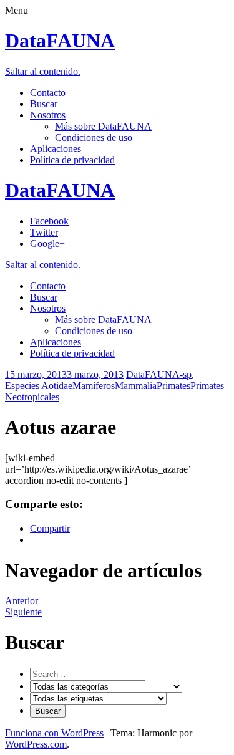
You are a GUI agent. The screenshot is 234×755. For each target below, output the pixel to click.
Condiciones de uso (93, 137)
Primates (173, 385)
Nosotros (48, 115)
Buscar (43, 104)
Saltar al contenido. (42, 71)
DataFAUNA (60, 40)
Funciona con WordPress (54, 733)
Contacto (48, 92)
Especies (22, 385)
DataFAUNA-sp (159, 374)
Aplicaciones (55, 148)
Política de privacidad (72, 160)
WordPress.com (36, 744)
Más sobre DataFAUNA (103, 126)
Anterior (21, 600)
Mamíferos (93, 385)
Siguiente (23, 612)
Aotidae (56, 385)
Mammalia (136, 385)
